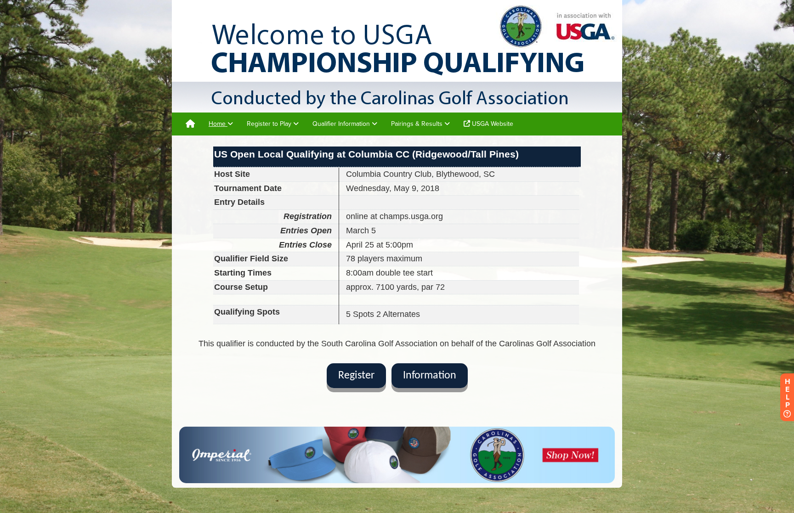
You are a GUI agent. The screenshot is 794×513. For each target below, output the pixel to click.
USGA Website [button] (491, 124)
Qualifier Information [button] (342, 124)
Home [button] (218, 124)
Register (356, 375)
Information (429, 375)
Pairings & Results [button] (417, 124)
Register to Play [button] (270, 124)
